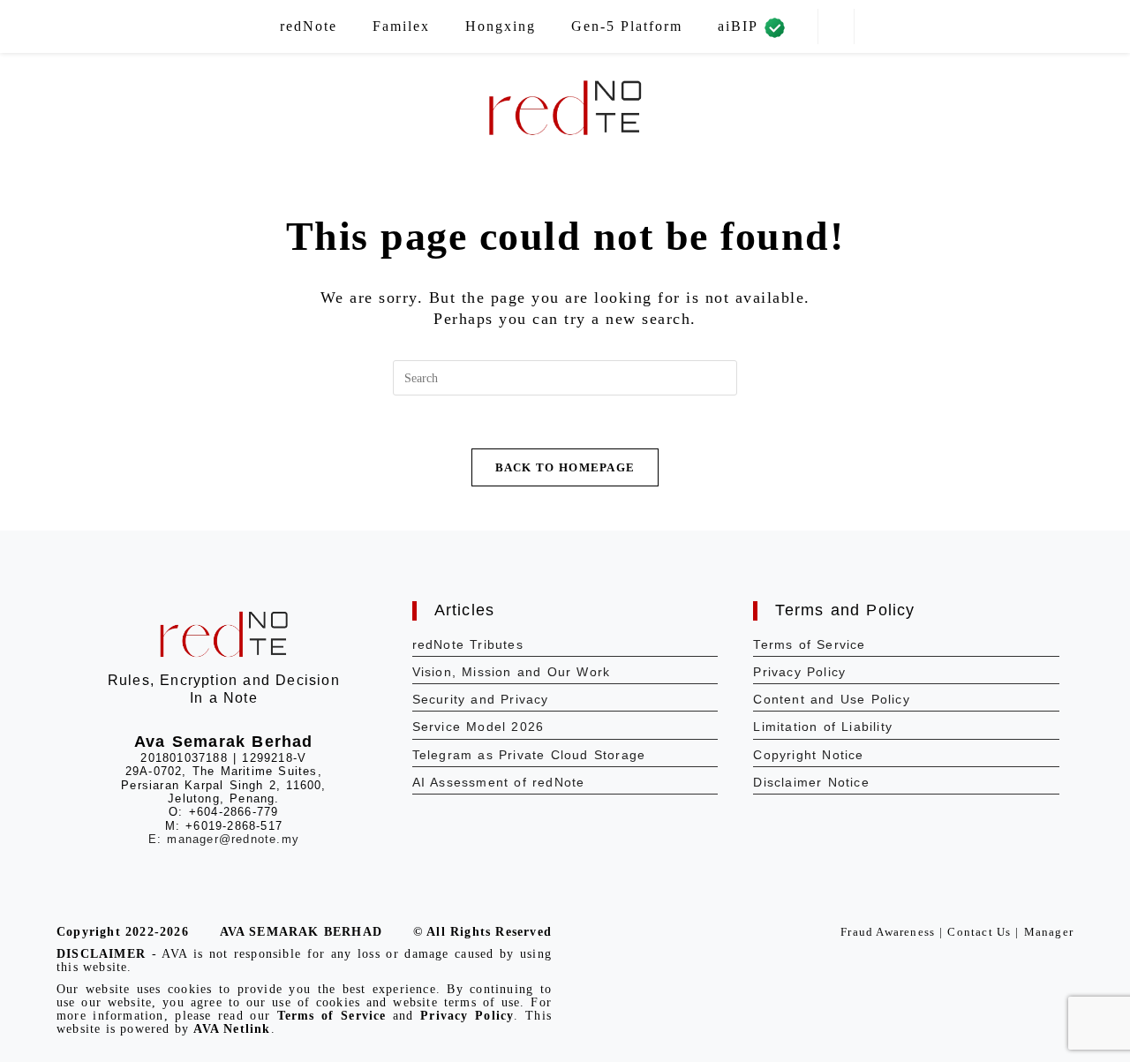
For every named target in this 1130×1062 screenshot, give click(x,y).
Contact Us (979, 931)
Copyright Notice (808, 755)
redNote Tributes (468, 644)
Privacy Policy (799, 672)
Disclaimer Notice (811, 782)
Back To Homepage (565, 467)
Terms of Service (809, 644)
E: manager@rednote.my (223, 839)
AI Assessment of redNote (498, 782)
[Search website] (836, 27)
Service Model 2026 (478, 726)
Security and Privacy (480, 699)
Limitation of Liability (823, 726)
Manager (1049, 931)
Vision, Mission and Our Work (511, 672)
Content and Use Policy (831, 699)
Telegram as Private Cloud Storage (529, 755)
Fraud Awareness (887, 931)
